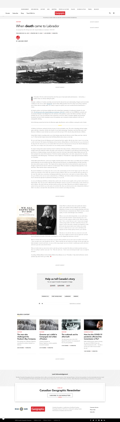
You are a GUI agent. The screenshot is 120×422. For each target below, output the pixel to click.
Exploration (34, 9)
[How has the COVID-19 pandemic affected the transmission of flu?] (93, 336)
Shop (22, 13)
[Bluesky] (42, 303)
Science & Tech (81, 9)
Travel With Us (31, 13)
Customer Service (94, 407)
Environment (25, 9)
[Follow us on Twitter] (93, 420)
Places (73, 9)
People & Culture (64, 9)
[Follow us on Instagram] (96, 420)
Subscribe (15, 13)
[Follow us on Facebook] (90, 420)
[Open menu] (113, 13)
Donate (8, 13)
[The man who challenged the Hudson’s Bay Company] (26, 336)
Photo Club (92, 409)
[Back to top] (3, 418)
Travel (90, 9)
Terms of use (37, 420)
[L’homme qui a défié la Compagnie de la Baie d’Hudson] (49, 336)
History (43, 9)
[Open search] (110, 13)
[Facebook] (39, 303)
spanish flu (45, 296)
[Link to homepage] (60, 13)
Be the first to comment (75, 303)
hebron (76, 296)
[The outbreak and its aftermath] (71, 336)
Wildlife (96, 9)
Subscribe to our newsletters (60, 395)
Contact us (57, 420)
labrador (67, 296)
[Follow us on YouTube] (101, 420)
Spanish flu (49, 103)
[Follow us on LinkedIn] (104, 420)
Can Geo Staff (23, 41)
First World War (57, 296)
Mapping (54, 9)
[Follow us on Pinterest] (99, 420)
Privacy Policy (47, 420)
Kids (48, 9)
